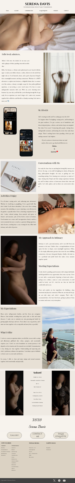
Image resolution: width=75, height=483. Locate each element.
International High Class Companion (38, 7)
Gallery (14, 435)
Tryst (30, 451)
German (48, 449)
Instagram (53, 151)
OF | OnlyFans (33, 453)
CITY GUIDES (6, 443)
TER (30, 455)
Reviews (31, 457)
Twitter (54, 146)
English (48, 447)
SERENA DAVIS (37, 4)
